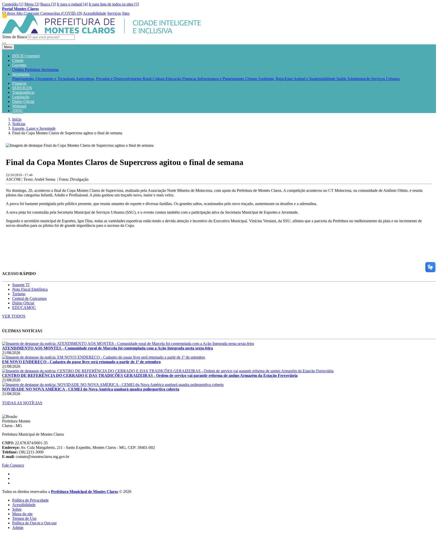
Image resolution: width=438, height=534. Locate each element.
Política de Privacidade (30, 500)
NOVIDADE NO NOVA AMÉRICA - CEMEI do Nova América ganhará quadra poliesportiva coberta (90, 389)
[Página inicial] (101, 32)
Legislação (20, 97)
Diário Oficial (23, 101)
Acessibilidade (23, 505)
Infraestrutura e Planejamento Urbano (227, 79)
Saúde (341, 79)
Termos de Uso (24, 518)
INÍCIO (26, 56)
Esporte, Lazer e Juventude (34, 128)
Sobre (17, 509)
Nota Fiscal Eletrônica (30, 289)
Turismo (18, 294)
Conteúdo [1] (12, 4)
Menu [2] (31, 4)
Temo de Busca (14, 37)
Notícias (18, 124)
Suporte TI (20, 285)
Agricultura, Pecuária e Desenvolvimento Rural (114, 79)
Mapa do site (22, 514)
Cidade (18, 60)
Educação (174, 79)
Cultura (159, 79)
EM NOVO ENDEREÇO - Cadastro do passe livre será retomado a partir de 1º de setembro (81, 362)
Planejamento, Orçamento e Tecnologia (44, 79)
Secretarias (50, 69)
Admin (17, 527)
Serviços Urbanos (385, 79)
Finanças (189, 79)
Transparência (23, 92)
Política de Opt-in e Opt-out (34, 523)
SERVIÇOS (22, 88)
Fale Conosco (13, 465)
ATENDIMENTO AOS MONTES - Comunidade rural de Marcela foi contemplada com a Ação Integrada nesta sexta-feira (107, 348)
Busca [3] (48, 4)
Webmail (19, 106)
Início (16, 119)
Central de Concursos (29, 298)
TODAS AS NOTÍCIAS (22, 403)
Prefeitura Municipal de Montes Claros (84, 491)
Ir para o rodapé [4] (72, 4)
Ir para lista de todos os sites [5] (114, 4)
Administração (359, 79)
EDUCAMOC (24, 307)
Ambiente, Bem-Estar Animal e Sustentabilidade (297, 79)
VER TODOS (13, 316)
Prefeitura (33, 69)
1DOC (17, 110)
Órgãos (18, 69)
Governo (19, 65)
